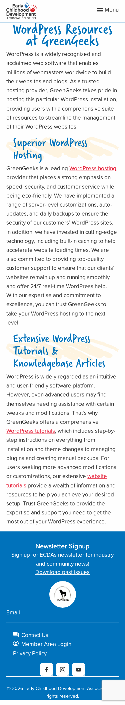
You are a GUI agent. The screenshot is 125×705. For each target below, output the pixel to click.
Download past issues (62, 572)
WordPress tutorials (30, 430)
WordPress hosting (92, 168)
